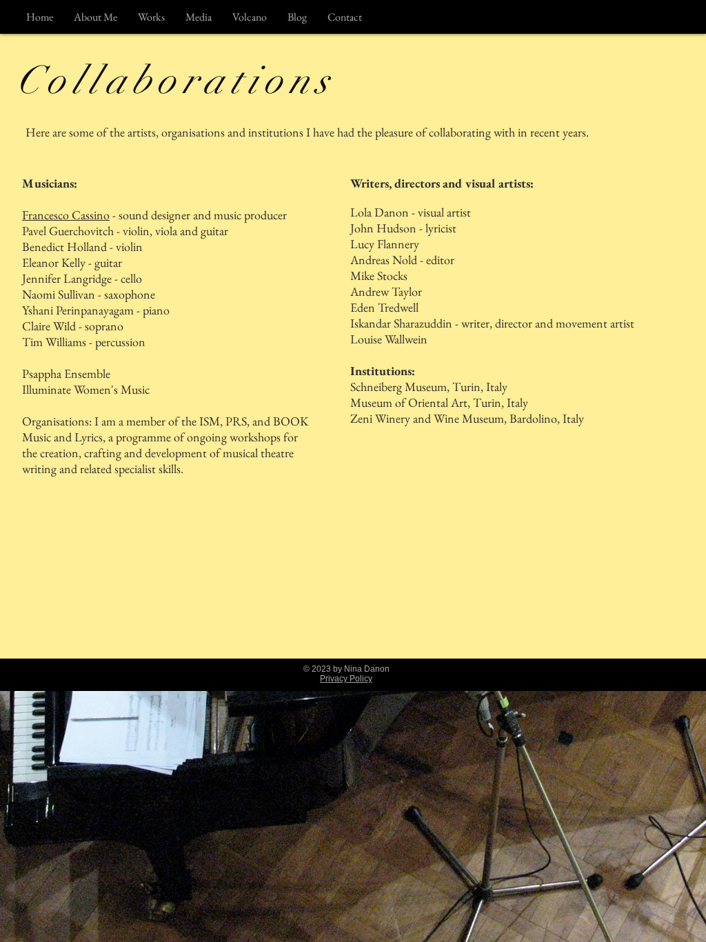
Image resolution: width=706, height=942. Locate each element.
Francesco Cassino (66, 215)
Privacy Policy (346, 678)
